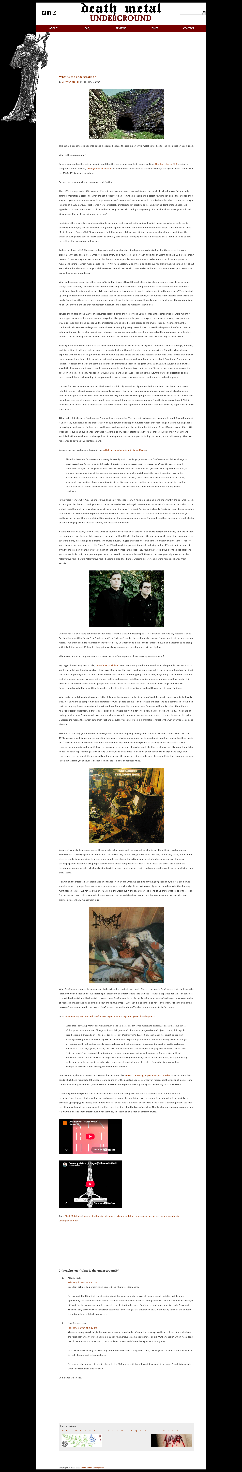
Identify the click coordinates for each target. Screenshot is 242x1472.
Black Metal (71, 1216)
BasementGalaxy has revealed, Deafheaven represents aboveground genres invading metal (108, 1016)
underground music (69, 1221)
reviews (121, 28)
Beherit (128, 1075)
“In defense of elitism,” (107, 665)
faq (87, 28)
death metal (98, 1216)
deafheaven (84, 1216)
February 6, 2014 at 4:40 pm (82, 1282)
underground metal (170, 1216)
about (53, 28)
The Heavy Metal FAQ (166, 164)
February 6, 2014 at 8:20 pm (82, 1328)
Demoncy (138, 1075)
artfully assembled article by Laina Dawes (124, 450)
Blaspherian (164, 1075)
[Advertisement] (126, 53)
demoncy (110, 1216)
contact (188, 28)
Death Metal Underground (92, 1468)
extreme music (139, 1216)
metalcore (154, 1216)
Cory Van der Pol (70, 82)
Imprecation (150, 1075)
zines (155, 28)
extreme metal (123, 1216)
